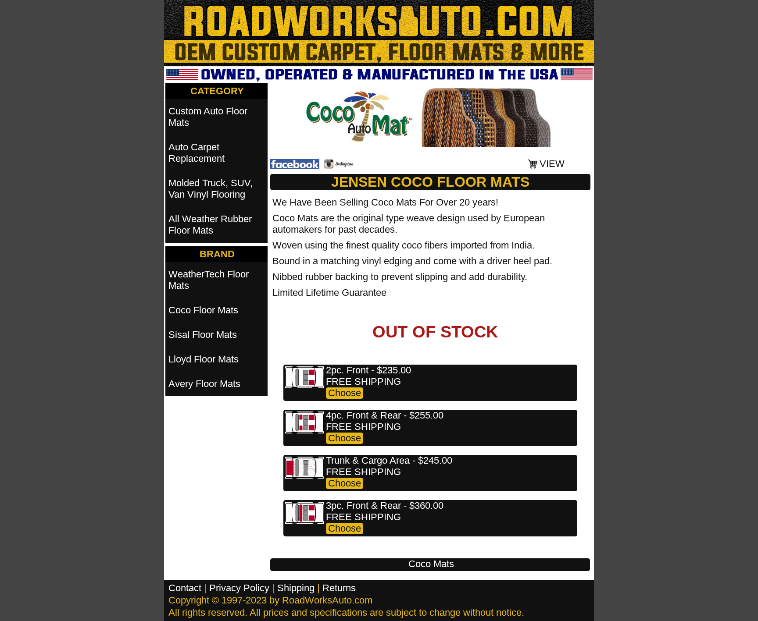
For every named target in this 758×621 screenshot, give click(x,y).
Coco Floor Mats (203, 310)
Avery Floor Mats (204, 383)
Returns (339, 587)
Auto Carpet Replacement (196, 153)
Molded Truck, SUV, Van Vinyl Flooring (210, 188)
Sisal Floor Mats (202, 334)
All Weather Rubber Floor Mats (210, 224)
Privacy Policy (239, 587)
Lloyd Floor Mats (203, 359)
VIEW (552, 163)
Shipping (296, 587)
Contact (184, 587)
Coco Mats (431, 563)
